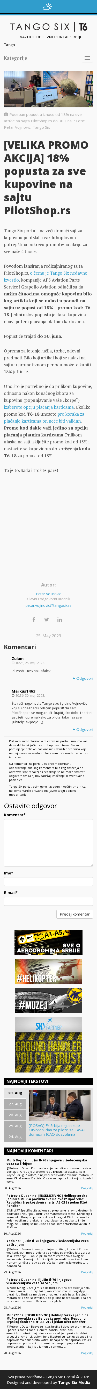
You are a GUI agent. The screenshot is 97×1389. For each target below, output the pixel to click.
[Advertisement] (48, 529)
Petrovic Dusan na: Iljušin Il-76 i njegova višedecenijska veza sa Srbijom (39, 1281)
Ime (8, 872)
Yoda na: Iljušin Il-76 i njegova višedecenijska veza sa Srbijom (47, 1242)
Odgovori (84, 678)
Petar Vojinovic (48, 593)
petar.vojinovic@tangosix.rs (48, 605)
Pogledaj (87, 1188)
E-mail (11, 892)
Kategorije (15, 58)
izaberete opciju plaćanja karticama (39, 407)
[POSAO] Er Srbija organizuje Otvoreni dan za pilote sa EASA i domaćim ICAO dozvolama (57, 1129)
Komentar (15, 814)
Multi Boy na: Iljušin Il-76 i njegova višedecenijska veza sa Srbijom (46, 1162)
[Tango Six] (48, 27)
